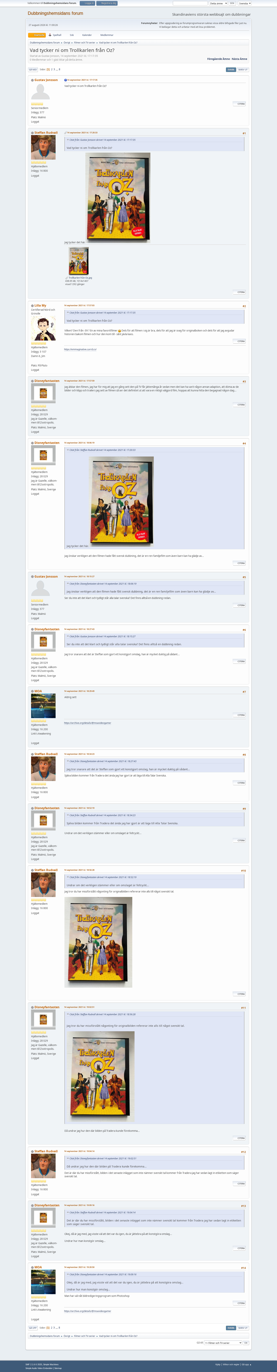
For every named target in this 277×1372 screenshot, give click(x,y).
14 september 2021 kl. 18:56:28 (79, 869)
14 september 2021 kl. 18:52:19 (79, 808)
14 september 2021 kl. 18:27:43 (79, 629)
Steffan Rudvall (46, 133)
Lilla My (40, 305)
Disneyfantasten (47, 381)
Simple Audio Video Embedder (39, 1368)
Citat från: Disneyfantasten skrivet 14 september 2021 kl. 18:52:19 (103, 877)
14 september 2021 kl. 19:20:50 (79, 1267)
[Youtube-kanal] (32, 361)
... (57, 69)
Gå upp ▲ (247, 1364)
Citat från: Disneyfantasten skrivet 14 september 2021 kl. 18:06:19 (103, 583)
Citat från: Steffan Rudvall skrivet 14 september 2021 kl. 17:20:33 (102, 450)
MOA (38, 691)
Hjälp (217, 1364)
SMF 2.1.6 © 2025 (33, 1364)
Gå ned (33, 69)
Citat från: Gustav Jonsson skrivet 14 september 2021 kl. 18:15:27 (102, 636)
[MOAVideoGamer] (32, 738)
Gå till (200, 1342)
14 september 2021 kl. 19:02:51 (79, 1007)
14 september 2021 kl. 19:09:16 (79, 1205)
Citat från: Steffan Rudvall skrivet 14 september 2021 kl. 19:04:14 (102, 1212)
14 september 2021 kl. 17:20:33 (82, 132)
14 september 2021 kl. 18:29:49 (79, 691)
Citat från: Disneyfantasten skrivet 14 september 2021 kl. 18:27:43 (103, 761)
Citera (241, 103)
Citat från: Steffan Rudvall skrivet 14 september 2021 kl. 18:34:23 (102, 815)
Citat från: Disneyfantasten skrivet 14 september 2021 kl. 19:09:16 (103, 1274)
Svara (231, 69)
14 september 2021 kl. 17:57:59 (79, 380)
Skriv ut (242, 69)
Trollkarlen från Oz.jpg (80, 277)
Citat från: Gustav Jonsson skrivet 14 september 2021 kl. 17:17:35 (102, 139)
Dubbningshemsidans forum (55, 13)
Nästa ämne (239, 59)
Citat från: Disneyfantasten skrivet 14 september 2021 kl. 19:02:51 (103, 1158)
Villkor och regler (231, 1364)
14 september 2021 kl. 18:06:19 (79, 442)
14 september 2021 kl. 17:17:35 (82, 79)
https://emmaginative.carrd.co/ (80, 349)
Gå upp (33, 1327)
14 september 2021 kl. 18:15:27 (79, 576)
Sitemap (58, 1368)
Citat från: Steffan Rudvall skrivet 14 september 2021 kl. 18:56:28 (102, 1014)
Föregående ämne (218, 59)
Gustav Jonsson (46, 80)
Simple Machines (51, 1364)
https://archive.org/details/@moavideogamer (87, 723)
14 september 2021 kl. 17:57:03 (79, 305)
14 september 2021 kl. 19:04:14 (79, 1151)
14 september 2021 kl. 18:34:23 (79, 753)
